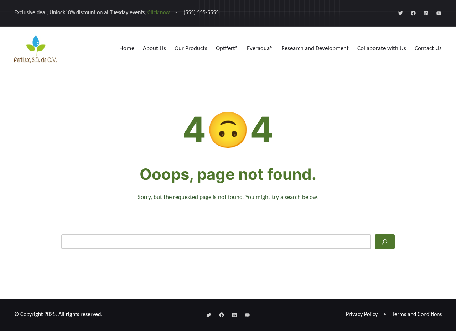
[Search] (385, 241)
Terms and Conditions (417, 314)
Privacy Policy (362, 314)
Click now (158, 13)
